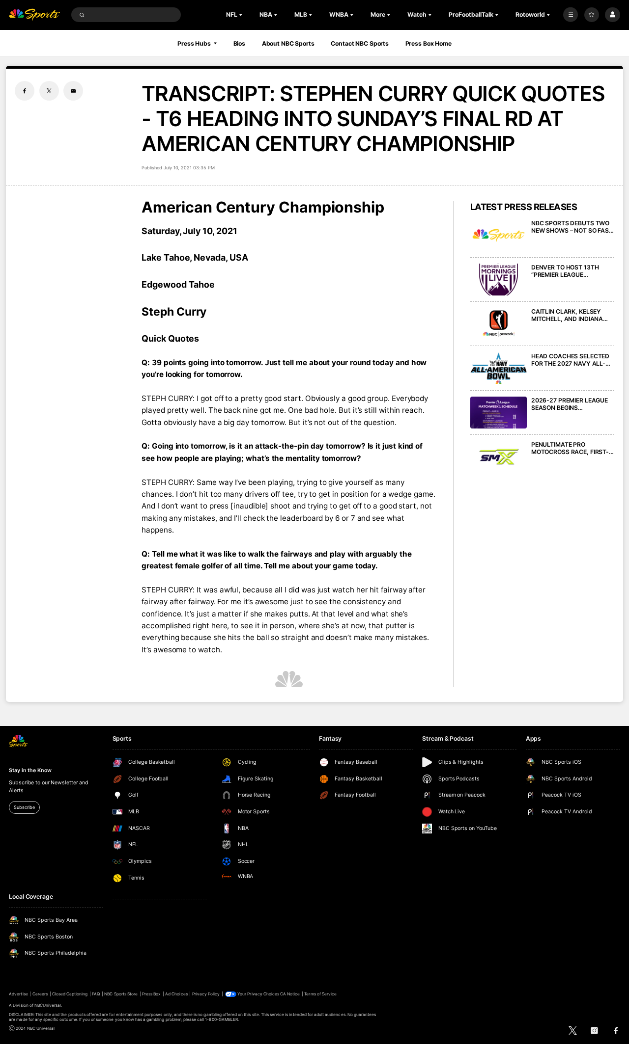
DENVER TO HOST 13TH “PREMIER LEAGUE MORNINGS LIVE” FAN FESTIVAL (565, 271)
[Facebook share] (24, 91)
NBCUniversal (47, 1005)
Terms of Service (320, 993)
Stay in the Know (30, 770)
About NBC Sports (288, 43)
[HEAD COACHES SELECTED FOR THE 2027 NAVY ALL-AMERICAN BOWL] (498, 368)
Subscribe (24, 807)
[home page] (34, 15)
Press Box (151, 993)
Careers (40, 993)
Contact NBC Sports (360, 43)
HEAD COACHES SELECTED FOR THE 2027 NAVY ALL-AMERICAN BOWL (570, 359)
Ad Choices (176, 993)
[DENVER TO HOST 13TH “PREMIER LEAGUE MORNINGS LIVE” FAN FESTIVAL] (498, 279)
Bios (239, 43)
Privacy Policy (206, 993)
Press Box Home (428, 43)
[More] (570, 14)
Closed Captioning (70, 993)
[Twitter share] (49, 91)
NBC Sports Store (121, 993)
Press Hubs (194, 43)
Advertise (18, 993)
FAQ (96, 993)
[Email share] (73, 91)
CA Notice (290, 993)
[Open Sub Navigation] (242, 15)
